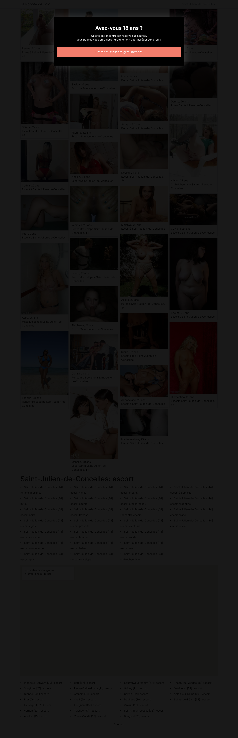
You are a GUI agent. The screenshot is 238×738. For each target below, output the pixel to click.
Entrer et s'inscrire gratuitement (119, 52)
